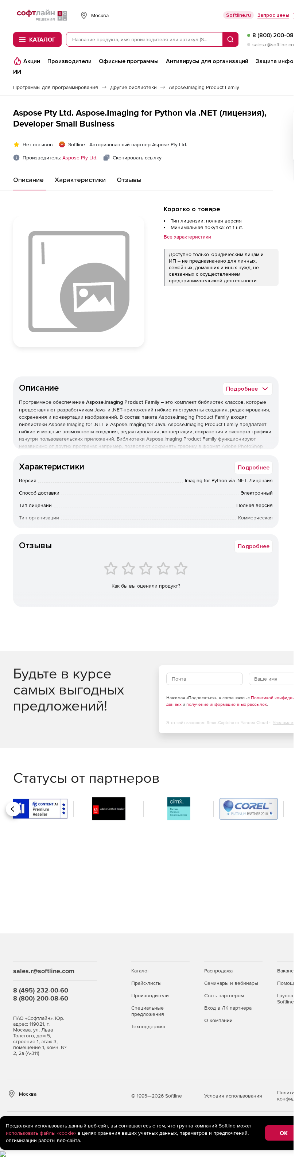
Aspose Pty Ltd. (79, 157)
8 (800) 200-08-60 (40, 998)
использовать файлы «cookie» (41, 1133)
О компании (218, 1020)
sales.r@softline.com (275, 44)
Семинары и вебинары (231, 983)
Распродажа (218, 971)
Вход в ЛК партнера (228, 1008)
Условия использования (233, 1096)
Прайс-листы (146, 983)
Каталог (140, 971)
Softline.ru (238, 15)
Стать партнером (224, 995)
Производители (150, 995)
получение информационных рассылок (226, 704)
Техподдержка (148, 1026)
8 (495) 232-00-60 (40, 990)
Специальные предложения (147, 1011)
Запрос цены (273, 15)
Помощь (286, 983)
